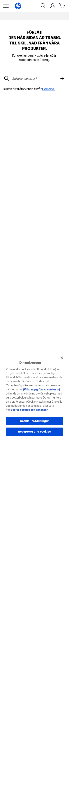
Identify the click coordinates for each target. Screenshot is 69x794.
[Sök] (43, 6)
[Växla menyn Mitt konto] (53, 6)
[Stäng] (62, 357)
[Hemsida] (18, 5)
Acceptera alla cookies (34, 431)
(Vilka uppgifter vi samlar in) (41, 389)
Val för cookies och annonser (29, 409)
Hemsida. (48, 89)
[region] (34, 397)
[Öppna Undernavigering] (6, 6)
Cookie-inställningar (34, 421)
